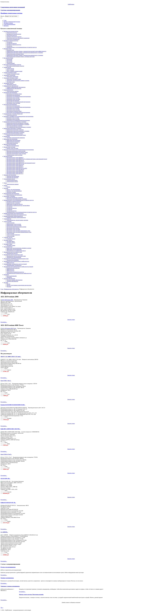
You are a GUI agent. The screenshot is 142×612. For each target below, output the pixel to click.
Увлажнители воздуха (12, 253)
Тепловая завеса (11, 241)
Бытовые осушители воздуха (11, 40)
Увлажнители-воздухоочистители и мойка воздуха (16, 261)
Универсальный (11, 63)
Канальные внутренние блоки (14, 93)
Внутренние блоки (8, 58)
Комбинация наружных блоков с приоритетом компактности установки (25, 52)
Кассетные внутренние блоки (14, 111)
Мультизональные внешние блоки (15, 54)
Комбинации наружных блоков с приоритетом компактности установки (25, 55)
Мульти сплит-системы (9, 147)
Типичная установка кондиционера (10, 586)
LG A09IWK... (4, 532)
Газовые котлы (7, 67)
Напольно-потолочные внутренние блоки (17, 152)
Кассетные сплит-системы (13, 109)
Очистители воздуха (12, 32)
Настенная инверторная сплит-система (16, 226)
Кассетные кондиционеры (10, 104)
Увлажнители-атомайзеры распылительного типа (16, 258)
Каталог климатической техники (12, 21)
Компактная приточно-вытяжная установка (17, 123)
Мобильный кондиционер (13, 141)
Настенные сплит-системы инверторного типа (18, 230)
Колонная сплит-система (13, 117)
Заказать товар (71, 319)
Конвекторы (7, 136)
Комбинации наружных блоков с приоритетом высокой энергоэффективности (26, 51)
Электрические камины (12, 91)
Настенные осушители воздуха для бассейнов (18, 205)
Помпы (5, 185)
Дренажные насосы (8, 83)
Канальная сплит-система (13, 97)
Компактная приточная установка (15, 129)
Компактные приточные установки (12, 128)
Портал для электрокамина (13, 189)
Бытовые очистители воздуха (14, 36)
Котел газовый (10, 70)
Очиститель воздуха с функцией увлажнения (18, 38)
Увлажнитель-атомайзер (13, 260)
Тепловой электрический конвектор (16, 137)
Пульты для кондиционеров (8, 567)
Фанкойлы (6, 274)
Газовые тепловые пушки (10, 72)
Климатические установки (13, 202)
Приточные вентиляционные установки (17, 198)
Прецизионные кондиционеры (11, 193)
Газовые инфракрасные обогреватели (16, 87)
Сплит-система (10, 233)
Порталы (6, 188)
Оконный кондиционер (12, 177)
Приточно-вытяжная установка (14, 125)
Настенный (9, 62)
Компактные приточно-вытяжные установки (15, 121)
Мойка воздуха (10, 262)
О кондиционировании (9, 24)
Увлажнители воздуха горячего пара (13, 252)
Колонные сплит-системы (13, 119)
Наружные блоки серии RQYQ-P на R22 (17, 168)
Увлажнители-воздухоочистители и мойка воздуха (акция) (18, 266)
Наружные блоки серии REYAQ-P (15, 160)
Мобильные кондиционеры (10, 139)
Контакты (6, 25)
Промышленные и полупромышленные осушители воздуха (22, 47)
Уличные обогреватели (9, 278)
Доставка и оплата (8, 23)
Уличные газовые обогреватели (14, 280)
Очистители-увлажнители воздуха (15, 272)
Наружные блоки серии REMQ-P (15, 157)
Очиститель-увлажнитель (13, 39)
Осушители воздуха (12, 43)
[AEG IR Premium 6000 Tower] (8, 328)
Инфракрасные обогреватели (11, 85)
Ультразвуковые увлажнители (14, 265)
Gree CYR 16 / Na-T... (6, 454)
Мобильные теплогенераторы (14, 249)
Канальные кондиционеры (10, 92)
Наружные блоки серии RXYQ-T (15, 167)
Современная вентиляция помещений (13, 7)
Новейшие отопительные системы (11, 13)
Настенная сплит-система (13, 228)
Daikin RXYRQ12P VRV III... (8, 502)
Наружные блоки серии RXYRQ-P (15, 169)
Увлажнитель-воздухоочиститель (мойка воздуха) (19, 273)
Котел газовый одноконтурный (14, 71)
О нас (5, 20)
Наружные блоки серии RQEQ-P (15, 165)
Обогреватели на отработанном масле (16, 250)
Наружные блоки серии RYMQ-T (15, 172)
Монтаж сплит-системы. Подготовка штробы (31, 594)
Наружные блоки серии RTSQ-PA (15, 171)
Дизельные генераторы (9, 75)
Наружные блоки (8, 156)
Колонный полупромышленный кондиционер (18, 120)
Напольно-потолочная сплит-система (16, 151)
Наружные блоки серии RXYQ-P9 (15, 164)
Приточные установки (9, 196)
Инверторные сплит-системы (14, 225)
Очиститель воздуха (12, 35)
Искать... (3, 16)
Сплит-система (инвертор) (13, 234)
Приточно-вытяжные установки (15, 197)
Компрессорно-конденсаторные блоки (13, 133)
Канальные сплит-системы (13, 99)
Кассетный (9, 60)
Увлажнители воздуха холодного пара (13, 254)
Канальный (9, 59)
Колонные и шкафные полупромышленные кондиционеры (18, 116)
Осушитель (9, 46)
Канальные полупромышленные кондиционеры (19, 96)
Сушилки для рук (8, 237)
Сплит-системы (7, 221)
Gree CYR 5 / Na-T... (6, 380)
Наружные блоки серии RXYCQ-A (15, 161)
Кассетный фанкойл (12, 276)
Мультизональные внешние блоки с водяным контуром (20, 56)
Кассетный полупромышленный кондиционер (18, 112)
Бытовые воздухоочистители (11, 31)
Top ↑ (2, 607)
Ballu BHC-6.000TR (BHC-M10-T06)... (10, 429)
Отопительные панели (9, 179)
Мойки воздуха (10, 270)
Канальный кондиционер (13, 100)
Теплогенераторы (8, 246)
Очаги (5, 183)
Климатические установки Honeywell (13, 113)
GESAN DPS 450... (5, 478)
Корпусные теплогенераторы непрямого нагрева (19, 248)
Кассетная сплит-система (13, 108)
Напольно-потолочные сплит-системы (16, 153)
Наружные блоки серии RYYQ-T (15, 173)
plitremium (71, 4)
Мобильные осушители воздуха (15, 204)
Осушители (9, 42)
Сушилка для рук (11, 238)
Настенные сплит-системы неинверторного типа (19, 232)
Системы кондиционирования (10, 10)
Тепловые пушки (8, 244)
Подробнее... (4, 322)
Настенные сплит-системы (13, 103)
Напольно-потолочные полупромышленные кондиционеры (19, 149)
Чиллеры (6, 282)
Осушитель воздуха (11, 210)
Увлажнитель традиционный (14, 257)
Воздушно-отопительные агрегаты (12, 64)
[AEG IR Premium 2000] (7, 299)
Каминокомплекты (8, 89)
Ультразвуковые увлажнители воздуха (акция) (15, 264)
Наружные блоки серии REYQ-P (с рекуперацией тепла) (21, 163)
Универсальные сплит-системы (14, 155)
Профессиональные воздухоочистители (14, 213)
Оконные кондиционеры (10, 175)
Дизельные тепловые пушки (11, 78)
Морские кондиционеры (10, 144)
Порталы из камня (11, 192)
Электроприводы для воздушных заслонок (17, 220)
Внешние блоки (8, 48)
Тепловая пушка (11, 81)
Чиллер (8, 284)
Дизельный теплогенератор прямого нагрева (18, 80)
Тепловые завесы (8, 240)
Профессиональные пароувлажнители (13, 216)
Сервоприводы (7, 218)
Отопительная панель (12, 180)
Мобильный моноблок (12, 143)
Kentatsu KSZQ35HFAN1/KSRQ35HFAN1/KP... (13, 404)
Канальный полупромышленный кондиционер (18, 101)
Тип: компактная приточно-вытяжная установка (19, 127)
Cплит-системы (10, 222)
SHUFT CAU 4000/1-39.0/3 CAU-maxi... (11, 356)
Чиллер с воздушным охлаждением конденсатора (19, 285)
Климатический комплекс (13, 268)
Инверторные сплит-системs (14, 224)
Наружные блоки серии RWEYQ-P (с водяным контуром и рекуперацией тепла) (27, 159)
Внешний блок (10, 50)
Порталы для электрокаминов (14, 190)
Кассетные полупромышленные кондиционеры (19, 107)
